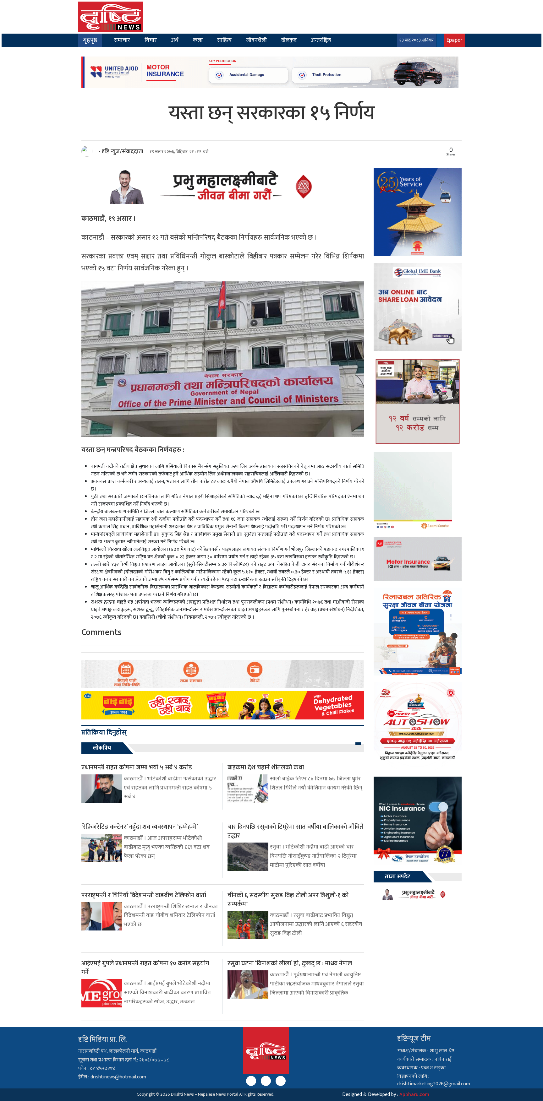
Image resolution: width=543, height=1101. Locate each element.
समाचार (122, 40)
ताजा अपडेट (397, 876)
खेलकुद (289, 40)
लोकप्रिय (102, 748)
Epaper (454, 40)
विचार (151, 40)
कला (198, 40)
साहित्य (224, 40)
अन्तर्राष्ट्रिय (321, 40)
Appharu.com (414, 1094)
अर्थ (174, 40)
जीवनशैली (256, 40)
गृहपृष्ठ (90, 40)
